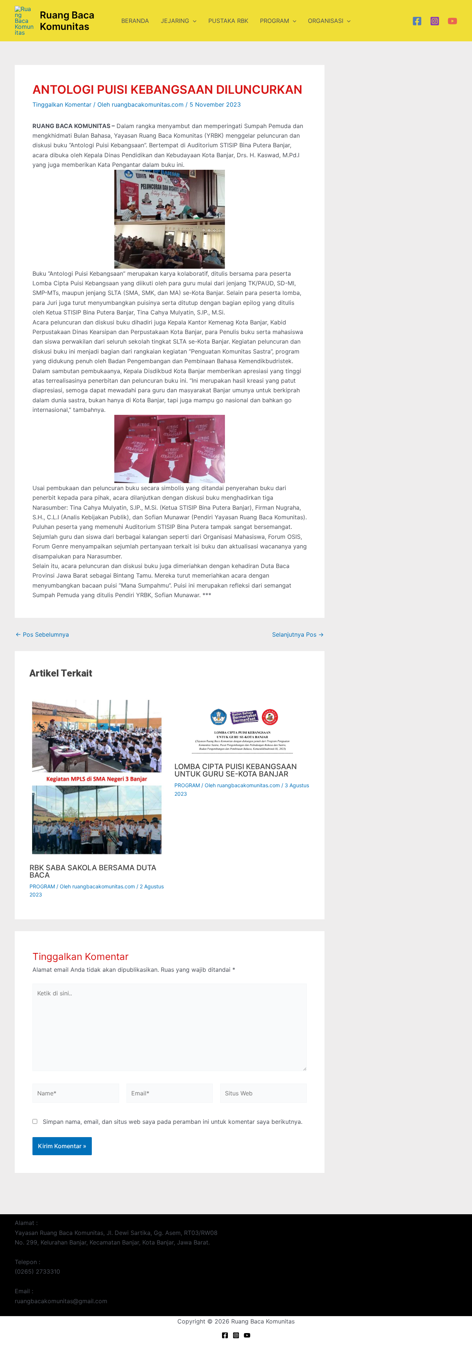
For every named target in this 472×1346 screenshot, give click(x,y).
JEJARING (175, 20)
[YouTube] (452, 21)
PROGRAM (274, 20)
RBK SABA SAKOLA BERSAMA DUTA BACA (93, 871)
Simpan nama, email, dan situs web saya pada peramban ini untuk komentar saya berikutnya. (172, 1121)
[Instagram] (435, 21)
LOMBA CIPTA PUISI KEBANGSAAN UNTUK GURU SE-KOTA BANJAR (235, 770)
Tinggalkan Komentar (61, 104)
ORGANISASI (325, 20)
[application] (193, 20)
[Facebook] (417, 21)
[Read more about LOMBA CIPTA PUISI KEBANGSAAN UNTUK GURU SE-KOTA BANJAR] (242, 724)
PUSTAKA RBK (228, 20)
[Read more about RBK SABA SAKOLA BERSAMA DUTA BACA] (97, 774)
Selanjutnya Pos (298, 634)
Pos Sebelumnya (42, 634)
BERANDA (135, 20)
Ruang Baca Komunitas (67, 20)
